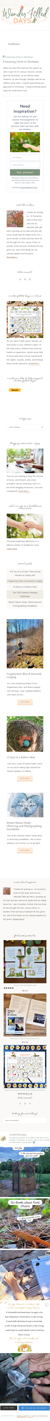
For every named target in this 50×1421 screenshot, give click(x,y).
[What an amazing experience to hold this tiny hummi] (25, 1378)
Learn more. (12, 549)
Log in (30, 1417)
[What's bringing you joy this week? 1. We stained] (25, 1172)
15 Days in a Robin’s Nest (25, 587)
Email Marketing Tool (28, 187)
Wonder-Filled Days (25, 15)
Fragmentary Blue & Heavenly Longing (25, 581)
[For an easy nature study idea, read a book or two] (25, 1223)
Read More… (12, 257)
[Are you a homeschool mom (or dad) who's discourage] (25, 1275)
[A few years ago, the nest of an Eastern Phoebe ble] (25, 1327)
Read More (25, 702)
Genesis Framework (40, 1416)
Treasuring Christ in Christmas (21, 61)
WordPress (21, 1417)
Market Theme (23, 1416)
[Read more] (18, 919)
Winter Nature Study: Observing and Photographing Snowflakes (24, 826)
